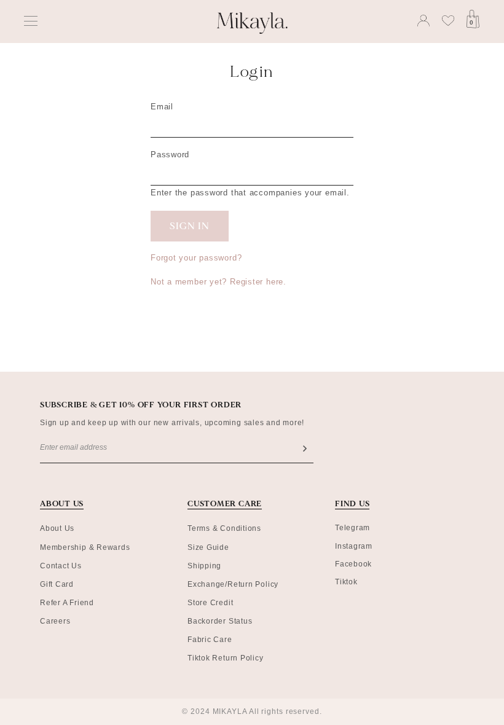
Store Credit (210, 602)
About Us (57, 528)
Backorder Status (219, 621)
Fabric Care (209, 639)
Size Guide (208, 547)
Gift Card (57, 584)
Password (170, 154)
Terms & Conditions (224, 528)
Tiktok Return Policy (225, 658)
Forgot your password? (196, 257)
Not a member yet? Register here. (218, 281)
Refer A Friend (67, 602)
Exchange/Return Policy (232, 584)
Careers (55, 621)
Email (162, 106)
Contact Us (61, 566)
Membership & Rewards (85, 547)
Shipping (204, 566)
